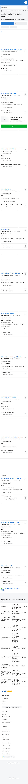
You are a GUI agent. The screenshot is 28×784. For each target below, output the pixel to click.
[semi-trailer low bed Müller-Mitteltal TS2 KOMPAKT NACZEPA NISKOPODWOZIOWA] (14, 39)
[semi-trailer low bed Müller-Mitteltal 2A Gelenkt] (14, 386)
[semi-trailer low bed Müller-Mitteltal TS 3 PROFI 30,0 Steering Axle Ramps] (14, 468)
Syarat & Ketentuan (6, 729)
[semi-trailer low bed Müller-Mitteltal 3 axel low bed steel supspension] (14, 426)
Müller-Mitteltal (5, 229)
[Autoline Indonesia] (9, 2)
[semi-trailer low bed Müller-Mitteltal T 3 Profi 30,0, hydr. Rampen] (14, 262)
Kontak (3, 703)
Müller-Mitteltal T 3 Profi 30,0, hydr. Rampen (13, 273)
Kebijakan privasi (6, 731)
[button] (26, 2)
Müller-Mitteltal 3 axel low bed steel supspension (5, 666)
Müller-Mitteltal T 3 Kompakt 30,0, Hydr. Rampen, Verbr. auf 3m (6, 673)
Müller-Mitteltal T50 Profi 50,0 (9, 93)
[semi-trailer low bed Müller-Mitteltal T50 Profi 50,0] (14, 83)
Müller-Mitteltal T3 (6, 189)
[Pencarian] (25, 7)
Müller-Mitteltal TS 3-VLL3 (8, 149)
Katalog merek (5, 739)
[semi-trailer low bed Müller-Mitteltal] (14, 219)
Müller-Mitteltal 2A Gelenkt (8, 397)
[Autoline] (2, 11)
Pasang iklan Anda (14, 126)
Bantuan (4, 701)
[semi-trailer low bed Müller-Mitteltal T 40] (14, 555)
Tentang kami (5, 698)
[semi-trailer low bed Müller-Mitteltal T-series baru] (14, 303)
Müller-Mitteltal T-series (7, 313)
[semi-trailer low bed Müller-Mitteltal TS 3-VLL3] (14, 138)
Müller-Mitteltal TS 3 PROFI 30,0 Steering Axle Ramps (6, 681)
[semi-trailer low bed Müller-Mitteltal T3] (14, 178)
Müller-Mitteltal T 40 (6, 566)
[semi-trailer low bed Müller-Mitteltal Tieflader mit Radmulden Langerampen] (14, 512)
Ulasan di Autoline (6, 737)
